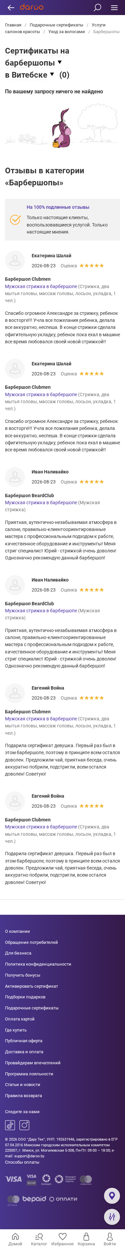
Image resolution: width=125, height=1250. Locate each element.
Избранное (62, 1243)
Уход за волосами (66, 31)
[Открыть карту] (112, 1196)
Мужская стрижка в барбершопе (41, 286)
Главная (13, 24)
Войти (110, 1243)
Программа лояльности (29, 1073)
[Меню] (114, 7)
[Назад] (11, 7)
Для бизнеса (18, 953)
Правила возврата (23, 1095)
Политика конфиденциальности (38, 964)
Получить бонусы (22, 975)
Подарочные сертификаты (56, 24)
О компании (17, 931)
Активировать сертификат (31, 986)
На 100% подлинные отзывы (58, 207)
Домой (15, 1243)
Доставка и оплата (24, 1051)
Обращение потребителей (31, 942)
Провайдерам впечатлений (33, 1062)
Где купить (16, 1030)
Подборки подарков (25, 996)
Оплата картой (20, 1018)
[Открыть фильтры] (112, 1217)
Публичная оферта (23, 1040)
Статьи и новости (22, 1084)
